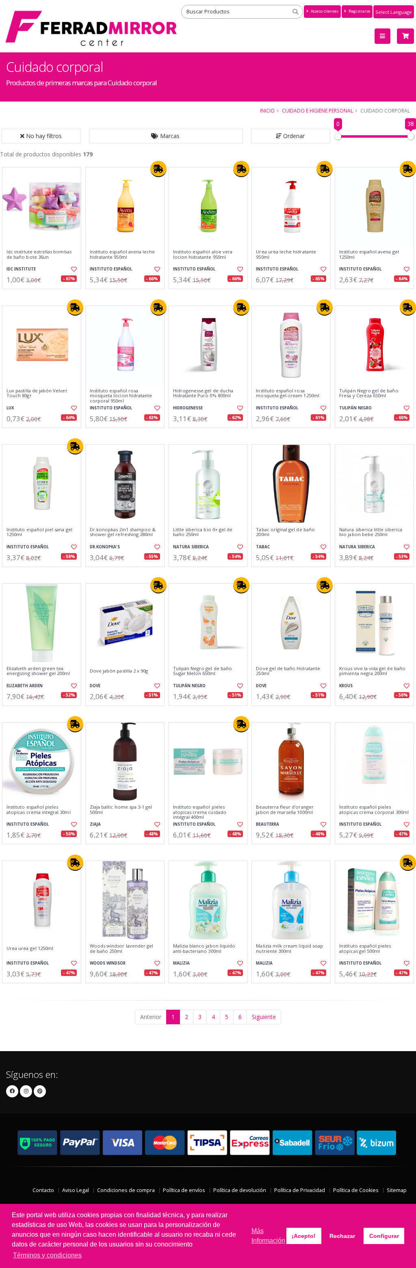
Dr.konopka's (105, 547)
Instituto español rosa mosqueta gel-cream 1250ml (287, 393)
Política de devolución (239, 1190)
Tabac (263, 547)
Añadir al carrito (44, 296)
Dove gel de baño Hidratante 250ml (288, 671)
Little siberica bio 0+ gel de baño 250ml (203, 532)
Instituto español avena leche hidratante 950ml (122, 254)
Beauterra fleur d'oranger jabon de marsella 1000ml (284, 810)
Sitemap (397, 1190)
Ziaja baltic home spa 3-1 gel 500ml (121, 810)
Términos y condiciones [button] (47, 1255)
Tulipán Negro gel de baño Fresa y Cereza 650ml (368, 393)
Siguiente (264, 1017)
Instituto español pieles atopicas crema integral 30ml (38, 810)
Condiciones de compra (126, 1190)
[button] (166, 136)
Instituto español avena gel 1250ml (369, 254)
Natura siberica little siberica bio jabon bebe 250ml (370, 532)
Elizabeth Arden (24, 685)
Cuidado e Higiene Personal (317, 110)
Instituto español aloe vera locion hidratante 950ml (203, 254)
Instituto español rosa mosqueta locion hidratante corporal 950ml (121, 395)
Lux (10, 408)
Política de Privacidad (299, 1190)
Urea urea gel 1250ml (29, 948)
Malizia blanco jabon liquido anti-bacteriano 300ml (204, 948)
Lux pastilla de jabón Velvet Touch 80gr (36, 393)
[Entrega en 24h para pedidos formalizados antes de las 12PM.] (158, 169)
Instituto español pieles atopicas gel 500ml (365, 948)
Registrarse (358, 11)
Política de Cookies (356, 1190)
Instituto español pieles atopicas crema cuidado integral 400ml (199, 812)
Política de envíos (184, 1190)
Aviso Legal (75, 1190)
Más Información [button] (268, 1235)
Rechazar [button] (342, 1236)
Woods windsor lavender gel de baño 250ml (121, 948)
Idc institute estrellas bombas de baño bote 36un (39, 254)
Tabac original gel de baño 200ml (285, 532)
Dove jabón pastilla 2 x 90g (119, 671)
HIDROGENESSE (188, 408)
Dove (95, 685)
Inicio (267, 110)
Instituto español (111, 269)
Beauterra (267, 824)
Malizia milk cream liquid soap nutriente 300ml (289, 948)
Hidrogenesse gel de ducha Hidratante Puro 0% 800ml (203, 393)
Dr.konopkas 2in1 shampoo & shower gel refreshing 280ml (123, 532)
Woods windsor (108, 963)
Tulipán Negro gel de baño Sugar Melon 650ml (202, 671)
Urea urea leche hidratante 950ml (286, 254)
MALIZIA (181, 963)
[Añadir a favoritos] (73, 269)
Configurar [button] (384, 1236)
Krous (346, 685)
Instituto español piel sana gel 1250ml (39, 532)
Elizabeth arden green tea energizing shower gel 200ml (38, 671)
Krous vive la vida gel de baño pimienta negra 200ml (372, 671)
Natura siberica (191, 547)
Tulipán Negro (355, 408)
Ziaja (95, 824)
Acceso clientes (324, 11)
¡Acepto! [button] (304, 1236)
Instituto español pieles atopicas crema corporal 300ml (374, 810)
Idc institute (21, 269)
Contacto (43, 1190)
